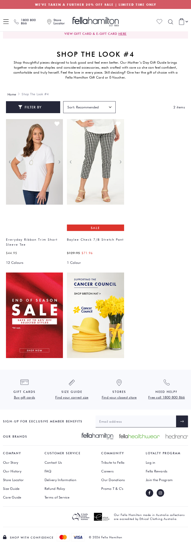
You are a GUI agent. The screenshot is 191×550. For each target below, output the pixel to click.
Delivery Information (60, 480)
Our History (12, 471)
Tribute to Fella (112, 462)
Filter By (33, 107)
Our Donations (113, 480)
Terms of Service (57, 497)
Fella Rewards (156, 471)
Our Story (10, 462)
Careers (107, 471)
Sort (70, 107)
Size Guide (11, 489)
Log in (150, 462)
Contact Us (53, 462)
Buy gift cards (24, 397)
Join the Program (159, 480)
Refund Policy (55, 489)
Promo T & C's (112, 489)
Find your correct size (72, 397)
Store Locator (13, 480)
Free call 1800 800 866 (166, 397)
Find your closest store (119, 397)
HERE (122, 34)
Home (11, 94)
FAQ (48, 471)
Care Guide (12, 497)
